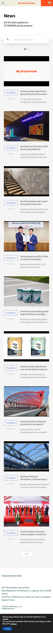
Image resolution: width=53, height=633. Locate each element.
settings (13, 624)
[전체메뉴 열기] (3, 3)
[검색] (49, 3)
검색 (8, 39)
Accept (7, 629)
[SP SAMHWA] (26, 3)
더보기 (27, 554)
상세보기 (26, 79)
